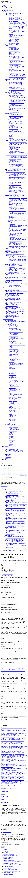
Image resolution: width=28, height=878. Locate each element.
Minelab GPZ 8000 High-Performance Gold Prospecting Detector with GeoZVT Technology (13, 761)
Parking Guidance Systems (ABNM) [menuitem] (17, 213)
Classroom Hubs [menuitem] (13, 337)
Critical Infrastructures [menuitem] (14, 333)
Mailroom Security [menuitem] (13, 382)
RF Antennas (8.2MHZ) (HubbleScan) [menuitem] (18, 156)
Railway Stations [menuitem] (13, 401)
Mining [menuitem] (10, 438)
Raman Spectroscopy (11, 308)
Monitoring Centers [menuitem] (13, 378)
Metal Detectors (9, 500)
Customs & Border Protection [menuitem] (16, 332)
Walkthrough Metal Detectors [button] (13, 92)
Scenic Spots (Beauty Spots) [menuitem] (15, 408)
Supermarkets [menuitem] (12, 411)
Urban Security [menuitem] (12, 420)
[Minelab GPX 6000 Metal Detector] (9, 768)
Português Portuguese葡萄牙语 (10, 855)
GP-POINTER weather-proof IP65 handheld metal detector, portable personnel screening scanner (12, 741)
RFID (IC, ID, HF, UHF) (12, 303)
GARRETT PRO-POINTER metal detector (14, 736)
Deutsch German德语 (8, 858)
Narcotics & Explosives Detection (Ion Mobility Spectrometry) (15, 314)
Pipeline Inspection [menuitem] (13, 398)
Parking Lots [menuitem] (12, 399)
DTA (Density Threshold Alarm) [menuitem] (16, 22)
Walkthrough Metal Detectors (13, 499)
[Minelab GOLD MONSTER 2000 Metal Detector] (13, 771)
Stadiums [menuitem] (11, 407)
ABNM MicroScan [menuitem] (13, 49)
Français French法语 (8, 857)
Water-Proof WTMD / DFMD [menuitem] (16, 95)
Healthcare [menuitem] (11, 436)
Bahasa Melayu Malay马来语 (10, 869)
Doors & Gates (9, 535)
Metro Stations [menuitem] (12, 377)
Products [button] (5, 12)
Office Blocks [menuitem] (12, 388)
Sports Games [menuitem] (12, 410)
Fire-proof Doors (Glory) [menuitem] (15, 286)
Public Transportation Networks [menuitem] (16, 394)
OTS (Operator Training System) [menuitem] (16, 27)
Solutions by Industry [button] (11, 424)
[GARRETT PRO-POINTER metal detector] (11, 735)
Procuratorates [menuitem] (12, 390)
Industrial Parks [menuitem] (12, 434)
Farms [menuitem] (10, 355)
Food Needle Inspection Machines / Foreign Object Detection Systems (16, 252)
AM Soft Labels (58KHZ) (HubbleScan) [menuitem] (15, 145)
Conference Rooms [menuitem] (13, 336)
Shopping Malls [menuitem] (12, 415)
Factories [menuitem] (11, 356)
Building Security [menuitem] (13, 328)
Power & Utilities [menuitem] (13, 431)
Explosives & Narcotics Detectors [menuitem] (16, 90)
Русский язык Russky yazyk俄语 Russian (13, 861)
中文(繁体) (6, 852)
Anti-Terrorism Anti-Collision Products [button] (15, 215)
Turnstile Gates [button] (9, 183)
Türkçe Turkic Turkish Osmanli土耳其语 (12, 864)
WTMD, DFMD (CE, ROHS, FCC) (14, 451)
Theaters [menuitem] (11, 418)
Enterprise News (10, 7)
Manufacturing (4, 802)
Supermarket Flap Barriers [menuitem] (15, 187)
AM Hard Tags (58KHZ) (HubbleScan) (15, 539)
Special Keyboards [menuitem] (13, 40)
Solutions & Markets (11, 320)
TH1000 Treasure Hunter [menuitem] (15, 131)
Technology (9, 289)
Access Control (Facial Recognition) (14, 307)
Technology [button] (6, 287)
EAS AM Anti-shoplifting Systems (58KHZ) (16, 502)
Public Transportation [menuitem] (14, 429)
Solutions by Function (11, 323)
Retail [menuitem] (10, 442)
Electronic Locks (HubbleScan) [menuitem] (16, 182)
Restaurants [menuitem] (11, 403)
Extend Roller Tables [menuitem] (14, 30)
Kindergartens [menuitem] (12, 368)
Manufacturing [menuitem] (12, 440)
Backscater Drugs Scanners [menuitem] (15, 82)
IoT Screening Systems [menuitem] (14, 39)
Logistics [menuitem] (11, 437)
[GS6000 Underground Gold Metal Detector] (11, 733)
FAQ (7, 455)
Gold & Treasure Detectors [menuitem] (15, 117)
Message (8, 458)
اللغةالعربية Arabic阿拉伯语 (10, 863)
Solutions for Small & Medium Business (15, 321)
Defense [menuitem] (11, 347)
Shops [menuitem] (10, 414)
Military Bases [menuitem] (12, 376)
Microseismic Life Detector (12, 316)
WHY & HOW (4, 484)
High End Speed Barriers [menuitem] (15, 185)
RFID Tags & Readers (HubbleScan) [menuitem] (17, 181)
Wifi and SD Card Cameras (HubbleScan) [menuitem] (15, 241)
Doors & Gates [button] (9, 282)
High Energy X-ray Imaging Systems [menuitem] (17, 259)
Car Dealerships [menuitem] (12, 341)
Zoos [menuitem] (10, 423)
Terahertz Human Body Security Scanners (15, 273)
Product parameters (7, 575)
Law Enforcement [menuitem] (13, 372)
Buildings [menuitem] (11, 425)
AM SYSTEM (7, 668)
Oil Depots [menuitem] (11, 385)
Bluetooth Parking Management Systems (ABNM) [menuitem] (16, 209)
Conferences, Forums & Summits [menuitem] (16, 330)
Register (12, 570)
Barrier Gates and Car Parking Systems (15, 510)
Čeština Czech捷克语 (8, 874)
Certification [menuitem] (12, 15)
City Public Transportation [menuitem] (15, 329)
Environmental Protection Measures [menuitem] (17, 17)
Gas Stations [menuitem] (12, 360)
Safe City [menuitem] (11, 444)
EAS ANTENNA (11, 669)
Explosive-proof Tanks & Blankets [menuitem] (17, 88)
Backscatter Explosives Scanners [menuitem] (16, 83)
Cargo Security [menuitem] (12, 339)
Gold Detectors (9, 501)
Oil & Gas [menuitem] (11, 432)
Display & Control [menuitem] (13, 349)
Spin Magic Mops (10, 281)
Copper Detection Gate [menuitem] (14, 101)
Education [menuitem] (11, 441)
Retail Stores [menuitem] (12, 402)
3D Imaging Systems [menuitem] (14, 43)
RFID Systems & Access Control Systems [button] (15, 172)
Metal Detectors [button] (9, 113)
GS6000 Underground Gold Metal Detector (13, 734)
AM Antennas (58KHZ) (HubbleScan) (15, 538)
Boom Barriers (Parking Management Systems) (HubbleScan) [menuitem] (17, 175)
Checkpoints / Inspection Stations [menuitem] (16, 338)
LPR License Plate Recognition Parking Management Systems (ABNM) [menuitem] (18, 198)
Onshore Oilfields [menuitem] (13, 384)
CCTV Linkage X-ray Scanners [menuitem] (16, 31)
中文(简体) (6, 851)
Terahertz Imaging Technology (13, 298)
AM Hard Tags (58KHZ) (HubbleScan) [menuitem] (18, 143)
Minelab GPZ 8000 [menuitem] (13, 130)
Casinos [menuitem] (11, 342)
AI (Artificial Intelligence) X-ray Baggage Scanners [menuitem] (16, 20)
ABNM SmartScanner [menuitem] (14, 51)
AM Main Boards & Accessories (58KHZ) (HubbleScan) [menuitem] (16, 153)
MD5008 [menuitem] (11, 135)
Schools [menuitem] (11, 416)
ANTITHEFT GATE (9, 671)
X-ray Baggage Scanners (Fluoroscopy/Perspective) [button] (12, 45)
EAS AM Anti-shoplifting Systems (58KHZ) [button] (16, 140)
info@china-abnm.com (6, 832)
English (2, 847)
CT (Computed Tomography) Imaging (15, 293)
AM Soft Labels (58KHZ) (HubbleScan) (15, 540)
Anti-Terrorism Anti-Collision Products (15, 512)
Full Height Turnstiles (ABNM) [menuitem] (16, 188)
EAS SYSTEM (14, 668)
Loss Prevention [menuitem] (13, 369)
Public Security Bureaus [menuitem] (14, 389)
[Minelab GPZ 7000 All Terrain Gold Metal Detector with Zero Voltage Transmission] (14, 764)
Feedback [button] (5, 453)
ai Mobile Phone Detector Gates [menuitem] (16, 99)
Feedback (8, 454)
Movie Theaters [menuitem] (12, 375)
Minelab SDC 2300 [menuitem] (13, 126)
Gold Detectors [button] (9, 120)
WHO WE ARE (23, 476)
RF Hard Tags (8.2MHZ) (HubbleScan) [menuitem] (18, 157)
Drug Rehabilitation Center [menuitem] (15, 343)
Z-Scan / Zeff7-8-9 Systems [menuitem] (15, 38)
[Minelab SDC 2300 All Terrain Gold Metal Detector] (13, 773)
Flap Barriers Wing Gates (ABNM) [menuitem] (17, 192)
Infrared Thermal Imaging (12, 306)
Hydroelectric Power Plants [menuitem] (15, 364)
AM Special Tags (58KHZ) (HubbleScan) (15, 541)
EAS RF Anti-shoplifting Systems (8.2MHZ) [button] (16, 155)
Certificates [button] (6, 446)
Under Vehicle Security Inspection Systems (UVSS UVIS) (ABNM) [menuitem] (17, 269)
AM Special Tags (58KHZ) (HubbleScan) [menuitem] (15, 148)
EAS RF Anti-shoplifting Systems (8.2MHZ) (16, 504)
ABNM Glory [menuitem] (12, 47)
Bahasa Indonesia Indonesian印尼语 (11, 871)
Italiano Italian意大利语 (9, 860)
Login (6, 570)
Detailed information (8, 574)
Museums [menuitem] (11, 373)
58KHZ (20, 668)
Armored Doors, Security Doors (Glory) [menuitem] (18, 283)
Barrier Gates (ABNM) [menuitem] (14, 196)
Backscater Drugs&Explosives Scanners (15, 263)
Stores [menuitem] (10, 412)
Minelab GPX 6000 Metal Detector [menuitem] (17, 127)
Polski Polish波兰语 (8, 872)
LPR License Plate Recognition (13, 302)
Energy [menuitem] (10, 433)
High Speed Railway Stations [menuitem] (16, 363)
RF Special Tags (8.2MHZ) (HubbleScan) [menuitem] (15, 162)
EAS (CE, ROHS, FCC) (12, 449)
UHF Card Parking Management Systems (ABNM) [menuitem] (16, 204)
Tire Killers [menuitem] (11, 216)
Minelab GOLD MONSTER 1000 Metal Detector (12, 777)
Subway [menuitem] (11, 406)
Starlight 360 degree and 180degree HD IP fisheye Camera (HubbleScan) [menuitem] (18, 247)
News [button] (4, 6)
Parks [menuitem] (10, 393)
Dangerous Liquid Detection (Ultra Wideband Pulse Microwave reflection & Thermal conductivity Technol (16, 311)
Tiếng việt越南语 (7, 868)
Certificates (8, 447)
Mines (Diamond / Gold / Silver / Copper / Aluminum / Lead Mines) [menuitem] (17, 381)
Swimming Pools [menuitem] (13, 405)
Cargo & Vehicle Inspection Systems (14, 525)
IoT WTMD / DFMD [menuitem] (14, 96)
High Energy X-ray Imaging (12, 290)
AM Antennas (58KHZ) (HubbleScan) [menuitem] (18, 142)
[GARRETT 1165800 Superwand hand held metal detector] (14, 744)
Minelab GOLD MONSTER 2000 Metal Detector (12, 772)
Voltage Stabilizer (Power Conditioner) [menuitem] (18, 25)
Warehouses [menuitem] (12, 421)
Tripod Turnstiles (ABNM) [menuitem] (15, 194)
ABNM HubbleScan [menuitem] (14, 48)
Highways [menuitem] (11, 362)
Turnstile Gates (9, 509)
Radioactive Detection (11, 317)
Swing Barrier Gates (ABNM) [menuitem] (16, 191)
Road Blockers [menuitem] (12, 217)
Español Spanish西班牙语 (9, 854)
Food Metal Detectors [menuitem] (14, 118)
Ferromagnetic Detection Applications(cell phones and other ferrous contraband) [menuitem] (17, 353)
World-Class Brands (5, 796)
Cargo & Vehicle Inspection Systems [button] (14, 264)
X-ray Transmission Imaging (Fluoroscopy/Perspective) (12, 296)
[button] (3, 486)
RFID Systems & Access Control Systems (15, 508)
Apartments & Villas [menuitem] (13, 326)
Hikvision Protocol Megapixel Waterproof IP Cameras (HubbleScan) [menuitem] (17, 239)
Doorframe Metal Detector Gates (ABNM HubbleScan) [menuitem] (16, 111)
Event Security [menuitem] (12, 358)
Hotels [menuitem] (10, 367)
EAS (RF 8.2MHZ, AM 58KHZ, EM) (15, 304)
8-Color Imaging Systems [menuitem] (15, 41)
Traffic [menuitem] (10, 445)
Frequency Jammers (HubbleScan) (14, 280)
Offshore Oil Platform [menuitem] (14, 386)
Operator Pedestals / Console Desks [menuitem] (17, 23)
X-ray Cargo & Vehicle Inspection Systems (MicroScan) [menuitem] (17, 271)
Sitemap (3, 799)
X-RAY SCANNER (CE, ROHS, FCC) (15, 450)
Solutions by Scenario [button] (11, 324)
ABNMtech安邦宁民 (8, 10)
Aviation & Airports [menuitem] (13, 325)
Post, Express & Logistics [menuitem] (15, 397)
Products (5, 489)
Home (4, 5)
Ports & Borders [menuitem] (13, 395)
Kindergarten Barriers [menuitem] (14, 186)
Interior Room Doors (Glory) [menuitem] (15, 285)
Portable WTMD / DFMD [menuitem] (15, 93)
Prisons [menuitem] (10, 392)
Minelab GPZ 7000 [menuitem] (13, 129)
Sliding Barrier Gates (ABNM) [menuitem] (16, 190)
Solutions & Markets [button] (8, 319)
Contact (5, 459)
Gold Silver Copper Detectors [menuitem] (16, 116)
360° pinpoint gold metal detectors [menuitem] (17, 139)
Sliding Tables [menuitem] (12, 53)
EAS (16, 669)
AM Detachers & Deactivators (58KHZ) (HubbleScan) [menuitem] (16, 150)
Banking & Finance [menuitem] (13, 427)
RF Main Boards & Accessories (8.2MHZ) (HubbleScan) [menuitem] (16, 167)
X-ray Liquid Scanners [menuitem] (14, 73)
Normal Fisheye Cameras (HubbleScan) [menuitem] (18, 225)
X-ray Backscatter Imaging (12, 294)
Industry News (9, 9)
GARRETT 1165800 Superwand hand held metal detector (14, 746)
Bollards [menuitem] (11, 218)
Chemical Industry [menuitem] (13, 428)
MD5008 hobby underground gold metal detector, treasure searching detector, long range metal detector (14, 750)
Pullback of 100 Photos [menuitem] (14, 18)
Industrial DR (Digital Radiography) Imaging (16, 291)
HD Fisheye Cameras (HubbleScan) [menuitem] (17, 229)
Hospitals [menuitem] (11, 365)
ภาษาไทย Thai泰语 (8, 866)
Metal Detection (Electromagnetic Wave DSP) (16, 300)
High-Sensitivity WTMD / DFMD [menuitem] (17, 97)
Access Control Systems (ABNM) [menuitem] (17, 173)
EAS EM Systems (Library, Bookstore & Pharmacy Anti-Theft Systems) (15, 170)
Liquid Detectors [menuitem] (13, 91)
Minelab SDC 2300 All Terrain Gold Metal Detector (12, 774)
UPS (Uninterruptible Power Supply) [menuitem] (17, 26)
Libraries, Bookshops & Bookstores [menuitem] (17, 371)
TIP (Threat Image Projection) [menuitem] (16, 28)
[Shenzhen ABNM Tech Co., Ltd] (14, 2)
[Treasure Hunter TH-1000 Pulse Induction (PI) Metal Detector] (14, 729)
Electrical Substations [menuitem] (14, 350)
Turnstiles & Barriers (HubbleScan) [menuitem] (17, 177)
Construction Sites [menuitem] (13, 334)
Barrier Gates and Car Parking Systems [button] (15, 195)
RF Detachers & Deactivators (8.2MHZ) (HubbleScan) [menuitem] (16, 165)
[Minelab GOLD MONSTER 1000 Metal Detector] (13, 776)
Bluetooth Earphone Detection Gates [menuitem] (17, 100)
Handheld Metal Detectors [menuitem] (15, 114)
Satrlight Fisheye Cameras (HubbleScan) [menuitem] (15, 227)
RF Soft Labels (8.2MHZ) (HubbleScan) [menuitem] (15, 159)
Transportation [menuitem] (12, 419)
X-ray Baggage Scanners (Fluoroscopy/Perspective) (12, 494)
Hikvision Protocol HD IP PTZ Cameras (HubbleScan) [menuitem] (16, 244)
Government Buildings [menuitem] (14, 359)
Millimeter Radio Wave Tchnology (14, 299)
